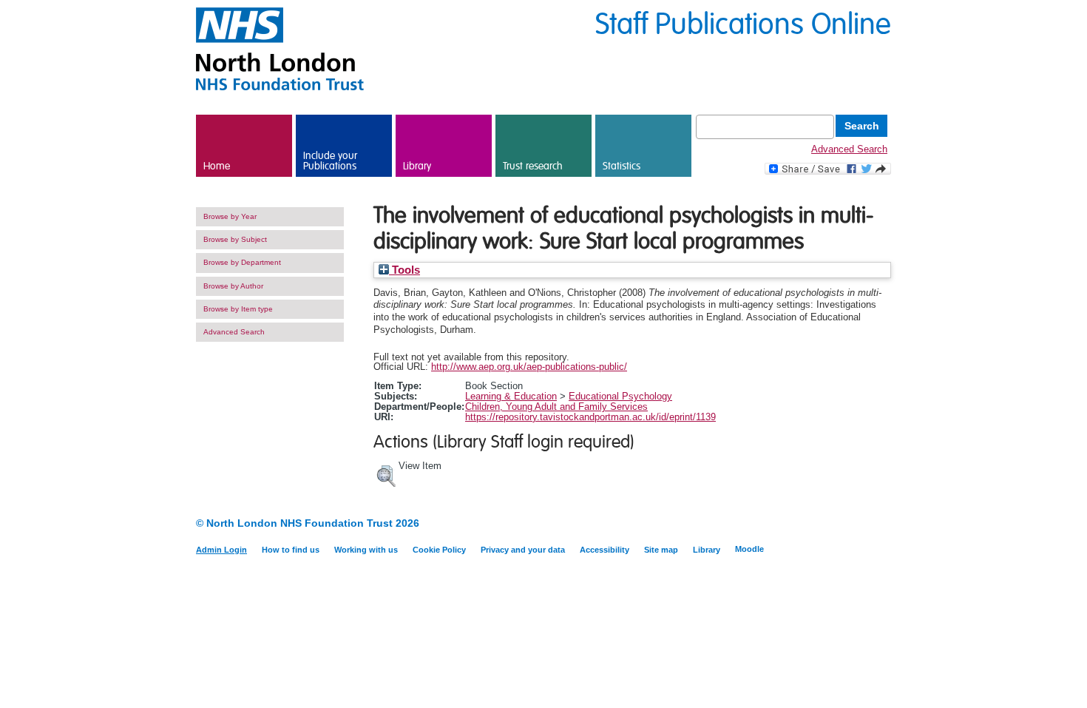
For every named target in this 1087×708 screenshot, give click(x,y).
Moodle (749, 549)
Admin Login (221, 549)
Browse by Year (230, 216)
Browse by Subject (235, 239)
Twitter (882, 524)
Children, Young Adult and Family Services (556, 406)
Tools (404, 270)
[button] (386, 474)
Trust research (533, 166)
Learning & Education (511, 396)
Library (417, 166)
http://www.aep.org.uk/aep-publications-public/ (529, 366)
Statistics (621, 166)
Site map (661, 549)
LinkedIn (856, 524)
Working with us (366, 549)
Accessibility (604, 549)
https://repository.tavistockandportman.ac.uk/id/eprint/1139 (590, 416)
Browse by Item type (238, 309)
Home (216, 166)
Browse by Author (233, 286)
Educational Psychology (620, 396)
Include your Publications (330, 161)
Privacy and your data (523, 549)
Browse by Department (242, 262)
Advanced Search (849, 149)
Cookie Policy (439, 549)
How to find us (290, 549)
